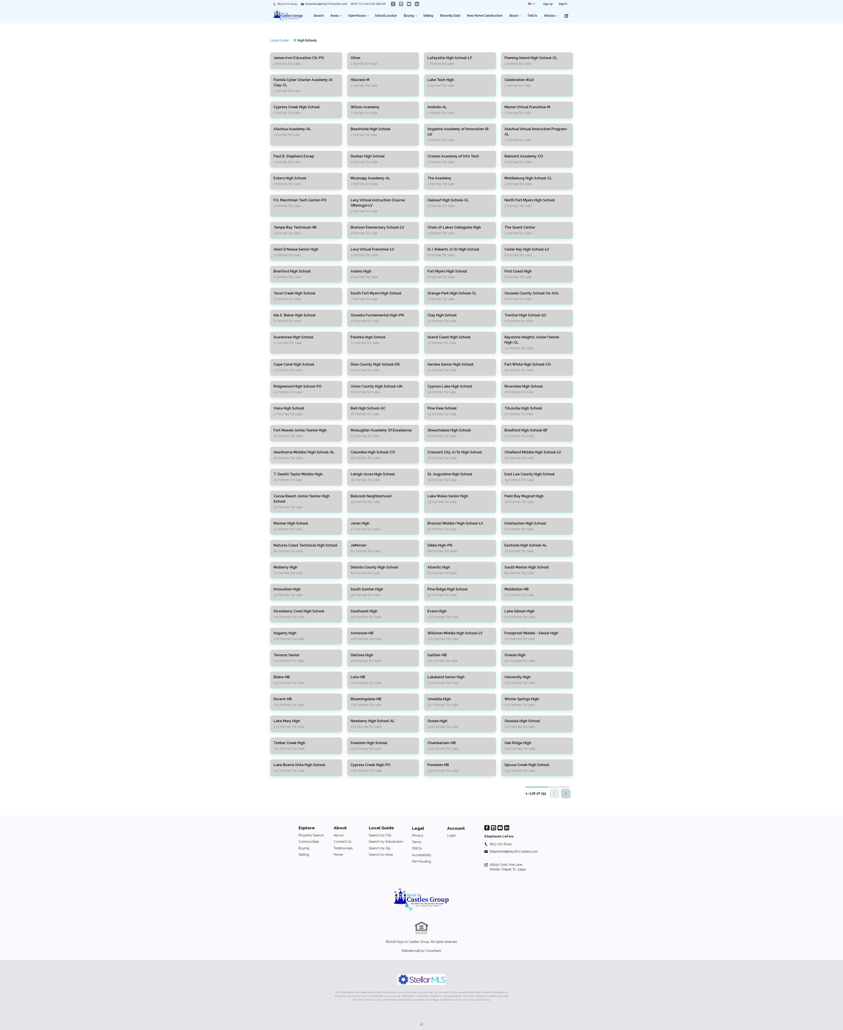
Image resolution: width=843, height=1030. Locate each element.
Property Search (311, 835)
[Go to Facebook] (393, 4)
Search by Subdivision (386, 842)
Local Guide (381, 827)
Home (338, 855)
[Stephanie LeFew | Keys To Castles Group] (421, 900)
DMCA (417, 848)
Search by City (380, 835)
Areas (334, 15)
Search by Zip (380, 848)
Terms (416, 842)
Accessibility (421, 855)
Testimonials (343, 848)
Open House (357, 15)
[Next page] (565, 793)
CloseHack (433, 950)
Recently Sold (450, 15)
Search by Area (381, 855)
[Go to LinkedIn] (417, 4)
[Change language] (531, 4)
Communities (309, 842)
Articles (549, 15)
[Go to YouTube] (409, 4)
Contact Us (342, 842)
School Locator (386, 15)
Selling (428, 15)
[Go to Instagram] (401, 4)
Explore (307, 827)
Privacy (417, 835)
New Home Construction (484, 15)
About (513, 15)
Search (318, 15)
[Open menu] (566, 16)
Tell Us (532, 15)
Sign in (563, 3)
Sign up (548, 3)
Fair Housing (421, 861)
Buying (409, 15)
